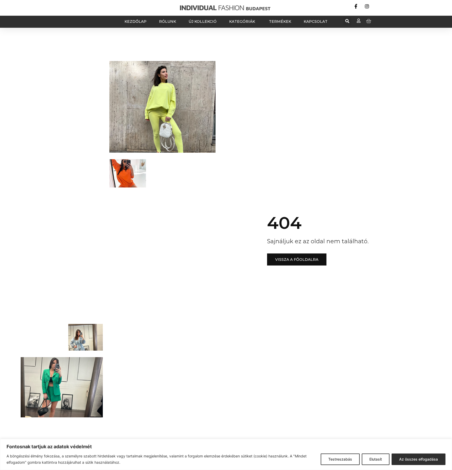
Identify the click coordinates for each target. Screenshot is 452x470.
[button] (347, 21)
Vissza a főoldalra (296, 259)
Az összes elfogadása (418, 459)
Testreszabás (340, 459)
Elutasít (375, 459)
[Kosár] (368, 21)
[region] (226, 454)
